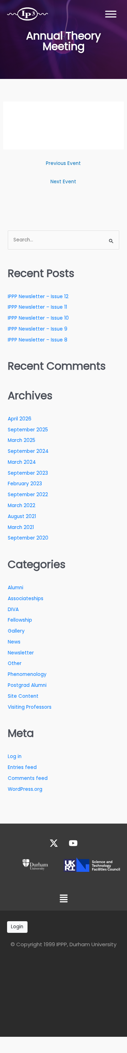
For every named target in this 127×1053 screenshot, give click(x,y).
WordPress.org (25, 789)
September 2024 (28, 451)
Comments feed (28, 778)
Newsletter (21, 652)
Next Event (63, 181)
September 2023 (28, 473)
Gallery (16, 631)
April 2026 (19, 418)
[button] (63, 899)
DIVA (13, 609)
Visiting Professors (30, 707)
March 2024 (22, 462)
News (14, 642)
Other (15, 663)
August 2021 (22, 516)
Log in (15, 756)
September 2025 (28, 429)
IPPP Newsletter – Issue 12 (38, 296)
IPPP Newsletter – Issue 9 (37, 329)
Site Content (23, 696)
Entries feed (22, 767)
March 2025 (21, 440)
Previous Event (63, 163)
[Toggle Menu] (110, 14)
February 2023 (25, 483)
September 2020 (28, 538)
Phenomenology (27, 674)
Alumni (15, 587)
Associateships (25, 598)
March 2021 (21, 527)
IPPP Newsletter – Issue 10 (38, 318)
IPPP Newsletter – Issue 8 (37, 340)
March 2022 (21, 505)
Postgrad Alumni (27, 685)
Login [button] (17, 926)
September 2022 (28, 494)
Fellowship (20, 620)
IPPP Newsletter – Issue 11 (37, 307)
